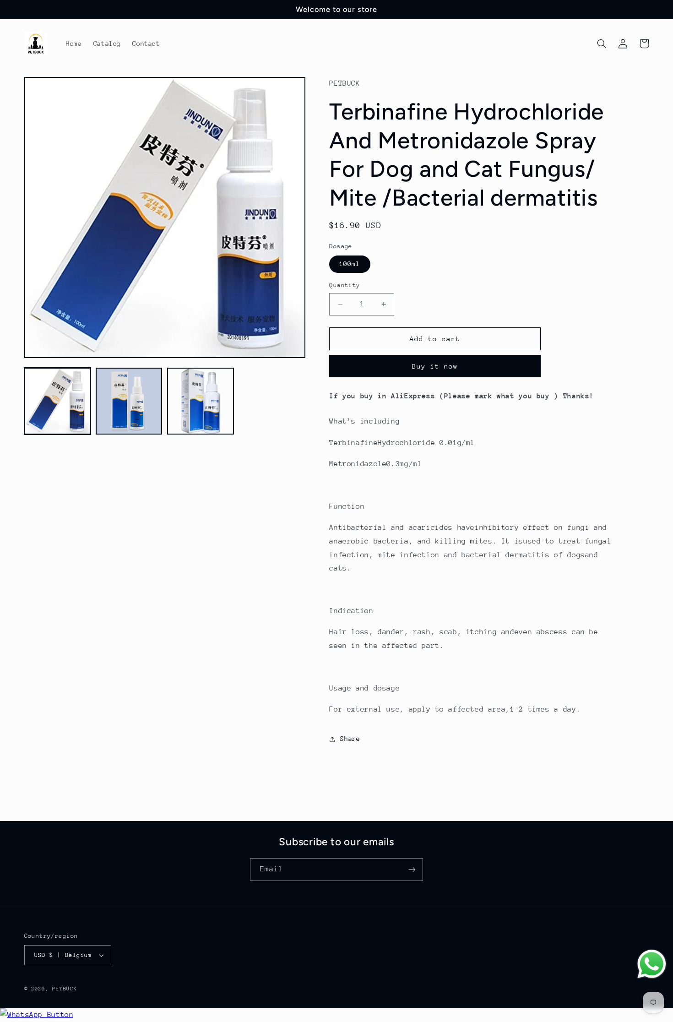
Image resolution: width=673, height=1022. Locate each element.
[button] (602, 43)
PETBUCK (64, 989)
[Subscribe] (412, 869)
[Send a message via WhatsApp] (651, 964)
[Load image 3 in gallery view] (200, 401)
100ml (349, 264)
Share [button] (350, 738)
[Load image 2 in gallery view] (129, 401)
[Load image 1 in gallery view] (57, 401)
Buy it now (435, 366)
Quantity (344, 285)
